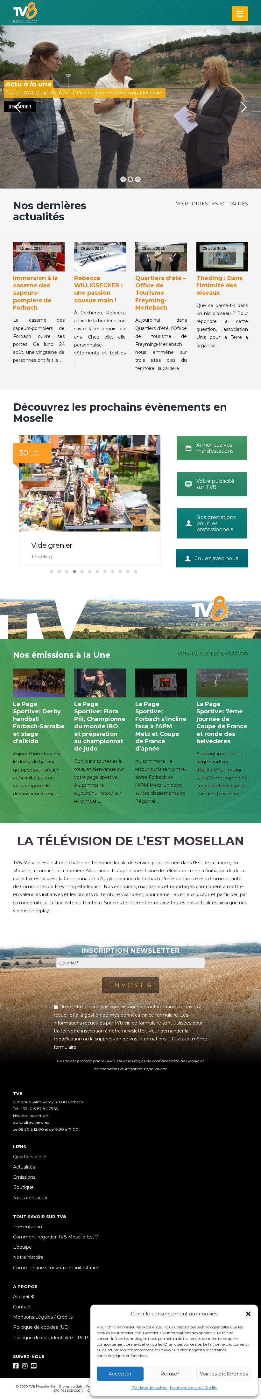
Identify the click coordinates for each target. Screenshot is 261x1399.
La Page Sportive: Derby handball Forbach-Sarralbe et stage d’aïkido (39, 723)
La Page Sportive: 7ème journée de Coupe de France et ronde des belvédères (221, 723)
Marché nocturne (60, 545)
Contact (22, 1307)
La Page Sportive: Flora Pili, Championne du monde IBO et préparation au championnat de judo (99, 726)
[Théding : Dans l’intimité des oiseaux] (222, 256)
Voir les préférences (224, 1374)
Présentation (27, 1226)
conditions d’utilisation (121, 1069)
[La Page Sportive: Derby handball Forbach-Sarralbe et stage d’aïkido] (39, 683)
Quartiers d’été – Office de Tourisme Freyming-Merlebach (160, 293)
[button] (248, 1314)
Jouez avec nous (216, 558)
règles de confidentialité (157, 1061)
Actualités (24, 1167)
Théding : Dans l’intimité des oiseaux (219, 286)
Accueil (21, 1296)
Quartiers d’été (29, 1157)
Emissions (24, 1177)
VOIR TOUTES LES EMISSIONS (213, 654)
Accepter (120, 1374)
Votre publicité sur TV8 (215, 484)
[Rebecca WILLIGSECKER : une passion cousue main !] (100, 256)
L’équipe (22, 1247)
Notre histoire (28, 1257)
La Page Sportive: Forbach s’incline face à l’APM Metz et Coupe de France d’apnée (161, 726)
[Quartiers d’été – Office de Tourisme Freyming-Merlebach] (161, 256)
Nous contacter (30, 1198)
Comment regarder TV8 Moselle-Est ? (55, 1237)
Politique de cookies (149, 1387)
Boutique (23, 1187)
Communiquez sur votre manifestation (56, 1267)
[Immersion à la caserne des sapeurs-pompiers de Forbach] (39, 256)
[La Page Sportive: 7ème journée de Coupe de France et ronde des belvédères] (222, 683)
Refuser (169, 1374)
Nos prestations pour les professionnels (216, 523)
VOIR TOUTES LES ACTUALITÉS (212, 204)
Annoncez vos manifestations (214, 448)
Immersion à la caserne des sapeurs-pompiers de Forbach (35, 293)
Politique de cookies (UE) (41, 1327)
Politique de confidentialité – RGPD (52, 1337)
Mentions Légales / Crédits (193, 1387)
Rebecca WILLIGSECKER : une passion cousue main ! (98, 289)
